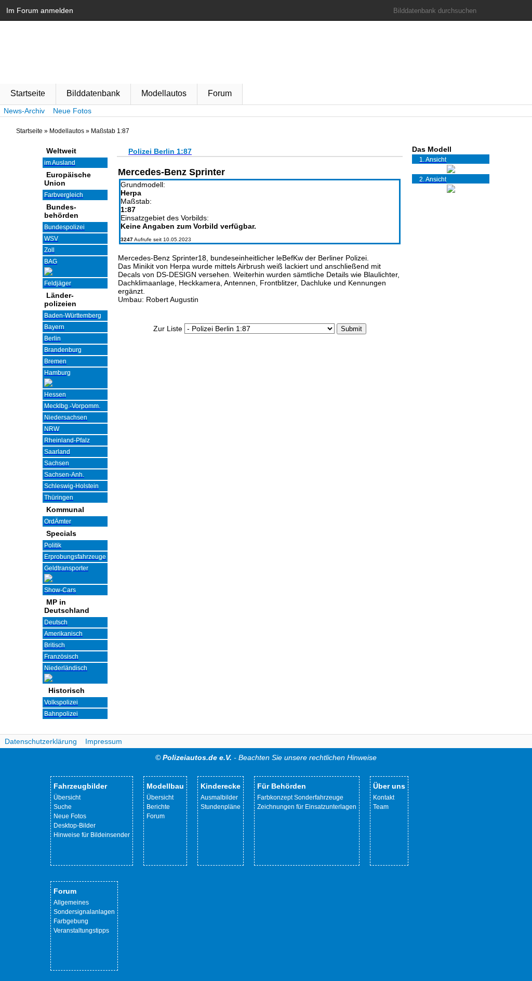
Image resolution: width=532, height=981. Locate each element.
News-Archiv (24, 111)
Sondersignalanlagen (84, 911)
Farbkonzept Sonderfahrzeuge (300, 797)
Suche (63, 806)
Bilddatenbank (93, 93)
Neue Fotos (72, 111)
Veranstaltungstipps (81, 930)
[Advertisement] (260, 415)
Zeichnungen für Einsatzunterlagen (306, 806)
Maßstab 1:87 (110, 131)
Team (381, 806)
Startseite (27, 93)
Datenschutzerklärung (41, 741)
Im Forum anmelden (39, 10)
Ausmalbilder (219, 797)
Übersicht (67, 797)
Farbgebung (71, 921)
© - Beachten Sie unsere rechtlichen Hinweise (266, 757)
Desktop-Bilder (75, 825)
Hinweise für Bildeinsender (92, 835)
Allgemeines (71, 902)
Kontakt (383, 797)
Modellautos (164, 93)
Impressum (103, 741)
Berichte (158, 806)
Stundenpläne (221, 806)
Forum (220, 93)
